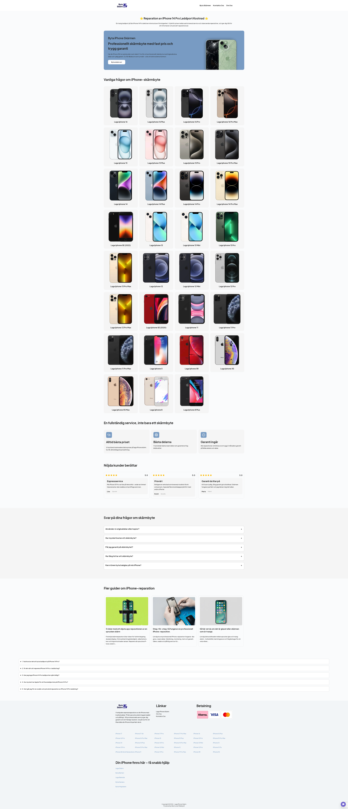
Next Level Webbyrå (178, 806)
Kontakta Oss (218, 5)
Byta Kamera (120, 782)
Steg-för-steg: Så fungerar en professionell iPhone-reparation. (173, 630)
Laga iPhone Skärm (162, 711)
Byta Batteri (120, 773)
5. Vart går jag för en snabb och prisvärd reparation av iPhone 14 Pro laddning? (50, 689)
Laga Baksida (120, 777)
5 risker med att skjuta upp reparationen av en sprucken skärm (126, 630)
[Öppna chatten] (343, 804)
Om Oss (229, 5)
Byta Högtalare (121, 787)
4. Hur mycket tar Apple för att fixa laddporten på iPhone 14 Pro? (45, 682)
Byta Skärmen (205, 5)
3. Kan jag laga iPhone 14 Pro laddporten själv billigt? (40, 675)
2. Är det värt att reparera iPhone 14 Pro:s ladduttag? (41, 668)
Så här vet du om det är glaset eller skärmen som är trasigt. (219, 630)
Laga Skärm (120, 768)
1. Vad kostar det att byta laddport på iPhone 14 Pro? (41, 661)
